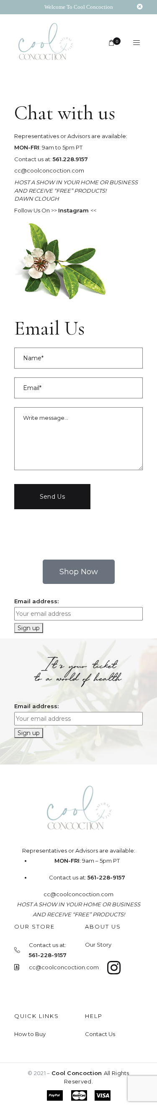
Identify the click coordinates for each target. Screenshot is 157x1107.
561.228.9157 (70, 159)
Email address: (36, 601)
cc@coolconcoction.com (49, 170)
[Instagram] (114, 968)
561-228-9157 (106, 877)
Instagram (74, 210)
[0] (112, 43)
